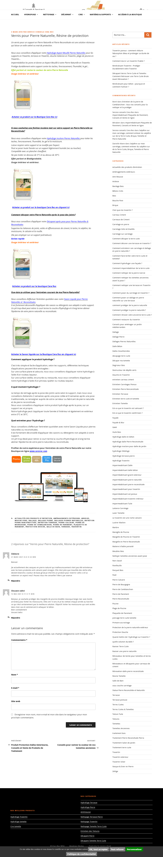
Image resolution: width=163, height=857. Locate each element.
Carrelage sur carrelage (122, 234)
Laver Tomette (118, 513)
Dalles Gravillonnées (121, 351)
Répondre (15, 580)
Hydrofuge (30, 14)
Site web (15, 701)
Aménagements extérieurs (66, 518)
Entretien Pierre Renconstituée (125, 389)
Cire (80, 14)
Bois (114, 195)
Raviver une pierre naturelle (124, 651)
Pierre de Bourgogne (121, 584)
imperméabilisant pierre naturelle (127, 480)
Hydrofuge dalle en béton (123, 437)
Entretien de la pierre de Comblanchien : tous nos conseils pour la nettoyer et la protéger (130, 104)
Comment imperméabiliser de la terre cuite (131, 268)
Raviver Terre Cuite (120, 646)
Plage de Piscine (119, 608)
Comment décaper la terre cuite (126, 238)
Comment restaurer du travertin (126, 319)
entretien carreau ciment (123, 379)
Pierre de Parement (62, 525)
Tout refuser (117, 849)
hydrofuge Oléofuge (121, 451)
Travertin (76, 527)
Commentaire (19, 639)
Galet (114, 427)
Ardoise (85, 518)
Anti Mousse (117, 176)
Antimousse (86, 812)
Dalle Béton (117, 346)
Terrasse (65, 527)
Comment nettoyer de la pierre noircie (128, 273)
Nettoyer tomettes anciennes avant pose (129, 556)
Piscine (115, 603)
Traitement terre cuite (121, 747)
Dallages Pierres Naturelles (68, 520)
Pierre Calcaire (66, 523)
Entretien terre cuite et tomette (125, 398)
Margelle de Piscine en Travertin (126, 537)
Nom (14, 674)
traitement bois (119, 733)
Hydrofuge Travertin (121, 460)
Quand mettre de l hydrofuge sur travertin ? (131, 637)
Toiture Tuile (117, 714)
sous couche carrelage (122, 685)
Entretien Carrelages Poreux (124, 384)
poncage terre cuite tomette (124, 618)
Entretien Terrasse (47, 523)
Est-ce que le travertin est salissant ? (128, 408)
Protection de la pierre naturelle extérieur (130, 627)
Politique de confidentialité (81, 854)
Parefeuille (117, 565)
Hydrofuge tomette (18, 821)
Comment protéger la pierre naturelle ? (129, 310)
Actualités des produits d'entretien (33, 518)
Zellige (115, 771)
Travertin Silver (118, 762)
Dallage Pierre (45, 520)
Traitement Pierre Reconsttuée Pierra (128, 738)
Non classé (117, 560)
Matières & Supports (100, 14)
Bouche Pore (21, 520)
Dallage (33, 520)
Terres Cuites (118, 704)
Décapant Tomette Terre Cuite (93, 840)
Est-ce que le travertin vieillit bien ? (127, 413)
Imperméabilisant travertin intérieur (128, 499)
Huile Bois (116, 432)
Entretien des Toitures (90, 831)
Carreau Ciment (119, 215)
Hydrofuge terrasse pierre (123, 456)
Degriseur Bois (118, 365)
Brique (115, 205)
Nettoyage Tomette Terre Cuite (94, 826)
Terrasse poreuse (119, 700)
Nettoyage (48, 14)
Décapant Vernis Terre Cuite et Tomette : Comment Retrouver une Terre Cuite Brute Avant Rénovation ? (130, 76)
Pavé (114, 575)
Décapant (66, 14)
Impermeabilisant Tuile (122, 503)
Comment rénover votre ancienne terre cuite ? (132, 315)
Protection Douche (35, 527)
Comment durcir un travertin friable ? (128, 61)
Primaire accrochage (121, 622)
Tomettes (116, 723)
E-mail (15, 687)
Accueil (15, 14)
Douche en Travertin (121, 375)
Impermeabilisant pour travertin (126, 489)
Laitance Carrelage (120, 508)
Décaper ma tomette (121, 360)
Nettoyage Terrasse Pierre (92, 817)
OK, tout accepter (98, 849)
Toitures (115, 719)
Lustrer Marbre (118, 522)
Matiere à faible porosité (122, 546)
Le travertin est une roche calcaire (127, 518)
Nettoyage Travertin (89, 821)
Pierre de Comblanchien (39, 525)
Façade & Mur (118, 422)
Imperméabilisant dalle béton (125, 470)
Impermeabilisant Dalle (122, 465)
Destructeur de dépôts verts (124, 370)
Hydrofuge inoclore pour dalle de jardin (129, 446)
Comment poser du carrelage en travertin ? (130, 293)
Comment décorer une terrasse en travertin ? (131, 243)
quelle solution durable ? (123, 641)
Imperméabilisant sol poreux (124, 494)
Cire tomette (15, 826)
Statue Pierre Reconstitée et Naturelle (128, 690)
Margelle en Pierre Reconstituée (126, 541)
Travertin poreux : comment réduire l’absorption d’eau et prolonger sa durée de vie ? (130, 53)
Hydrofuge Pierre (88, 807)
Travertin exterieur (120, 757)
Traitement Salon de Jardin (123, 743)
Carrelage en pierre (120, 224)
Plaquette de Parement (122, 613)
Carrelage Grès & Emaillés (123, 229)
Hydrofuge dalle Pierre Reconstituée (127, 441)
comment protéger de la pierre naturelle (129, 305)
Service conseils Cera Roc (40, 32)
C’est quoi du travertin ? (122, 210)
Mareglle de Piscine (120, 532)
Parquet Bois (117, 570)
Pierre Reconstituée (120, 599)
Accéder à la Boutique (130, 14)
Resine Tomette (119, 676)
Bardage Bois (118, 186)
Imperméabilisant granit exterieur (126, 475)
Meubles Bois (118, 551)
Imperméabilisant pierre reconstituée (128, 484)
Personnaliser (134, 849)
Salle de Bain (53, 527)
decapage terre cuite (121, 356)
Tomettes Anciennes (121, 728)
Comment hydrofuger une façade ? (127, 263)
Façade (115, 418)
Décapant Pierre (87, 836)
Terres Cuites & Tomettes (123, 709)
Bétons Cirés (117, 191)
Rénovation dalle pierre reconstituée (128, 671)
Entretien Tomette (120, 403)
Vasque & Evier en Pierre (122, 766)
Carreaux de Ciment (121, 219)
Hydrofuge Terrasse (89, 802)
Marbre (115, 527)
